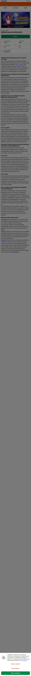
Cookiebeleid (24, 660)
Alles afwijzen (15, 668)
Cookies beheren (15, 664)
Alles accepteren (15, 673)
